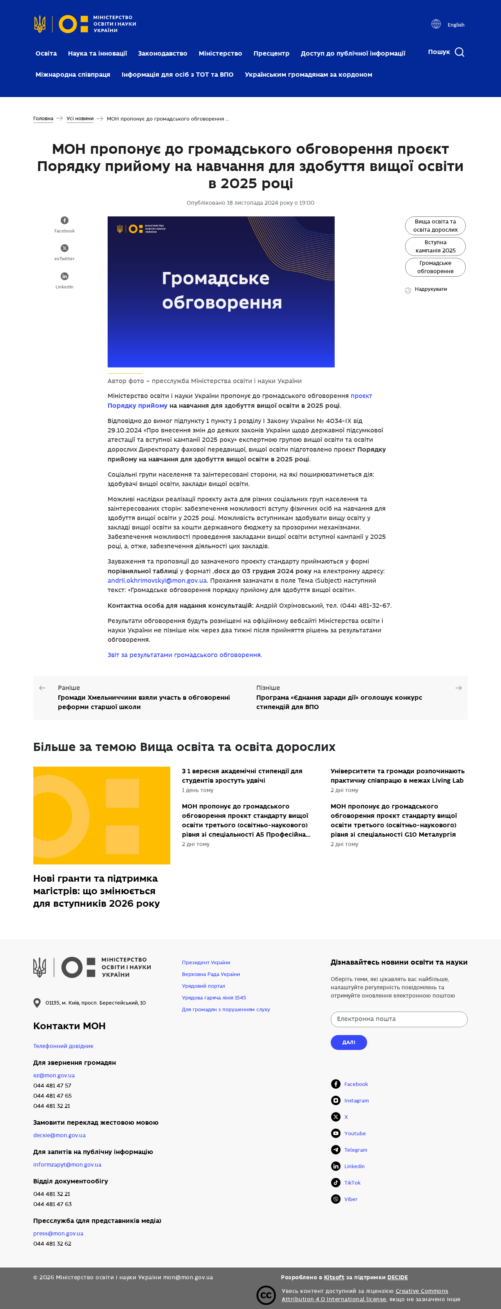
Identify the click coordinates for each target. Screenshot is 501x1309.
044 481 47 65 (52, 1096)
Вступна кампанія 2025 (436, 246)
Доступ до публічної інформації (353, 53)
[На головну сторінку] (85, 26)
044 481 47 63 (52, 1204)
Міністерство (220, 53)
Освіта (46, 53)
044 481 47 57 (52, 1086)
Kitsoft (334, 1277)
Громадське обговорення (435, 267)
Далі (348, 1042)
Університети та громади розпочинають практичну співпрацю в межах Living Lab (398, 775)
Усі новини (80, 118)
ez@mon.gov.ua (54, 1076)
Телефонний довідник (63, 1046)
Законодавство (162, 53)
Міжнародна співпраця (73, 74)
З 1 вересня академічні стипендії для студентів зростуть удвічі (242, 775)
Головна (43, 118)
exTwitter (64, 259)
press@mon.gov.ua (58, 1234)
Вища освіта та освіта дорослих (435, 226)
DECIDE (397, 1277)
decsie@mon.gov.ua (59, 1135)
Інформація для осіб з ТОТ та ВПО (178, 74)
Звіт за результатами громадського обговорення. (185, 655)
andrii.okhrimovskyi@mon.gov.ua (157, 581)
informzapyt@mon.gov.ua (67, 1165)
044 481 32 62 (52, 1244)
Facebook (64, 231)
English (456, 25)
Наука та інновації (97, 53)
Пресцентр (272, 53)
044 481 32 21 (51, 1106)
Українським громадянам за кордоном (308, 74)
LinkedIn (65, 287)
